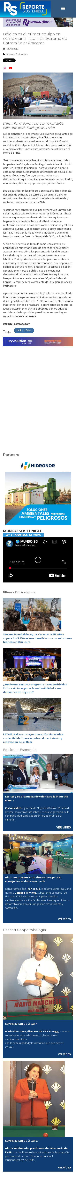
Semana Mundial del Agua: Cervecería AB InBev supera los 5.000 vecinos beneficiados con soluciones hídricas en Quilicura (37, 638)
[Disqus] (38, 397)
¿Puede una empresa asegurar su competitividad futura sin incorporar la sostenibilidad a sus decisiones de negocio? (35, 688)
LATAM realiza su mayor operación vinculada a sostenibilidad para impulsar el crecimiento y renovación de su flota (33, 738)
